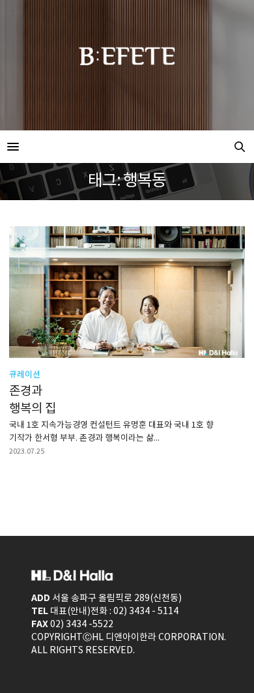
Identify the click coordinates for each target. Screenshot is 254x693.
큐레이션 (24, 375)
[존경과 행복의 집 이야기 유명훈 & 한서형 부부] (127, 292)
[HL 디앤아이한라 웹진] (127, 147)
